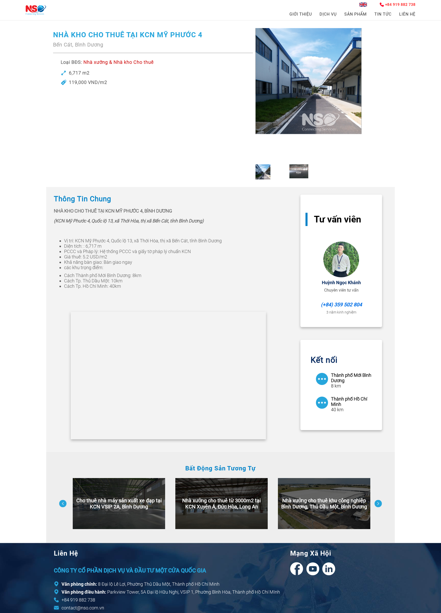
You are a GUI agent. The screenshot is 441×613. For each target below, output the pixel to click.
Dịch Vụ (328, 14)
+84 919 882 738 (400, 5)
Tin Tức (382, 14)
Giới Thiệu (300, 14)
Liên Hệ (407, 14)
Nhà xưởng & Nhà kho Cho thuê (118, 62)
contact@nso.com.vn (83, 607)
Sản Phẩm (355, 14)
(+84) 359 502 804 (341, 305)
